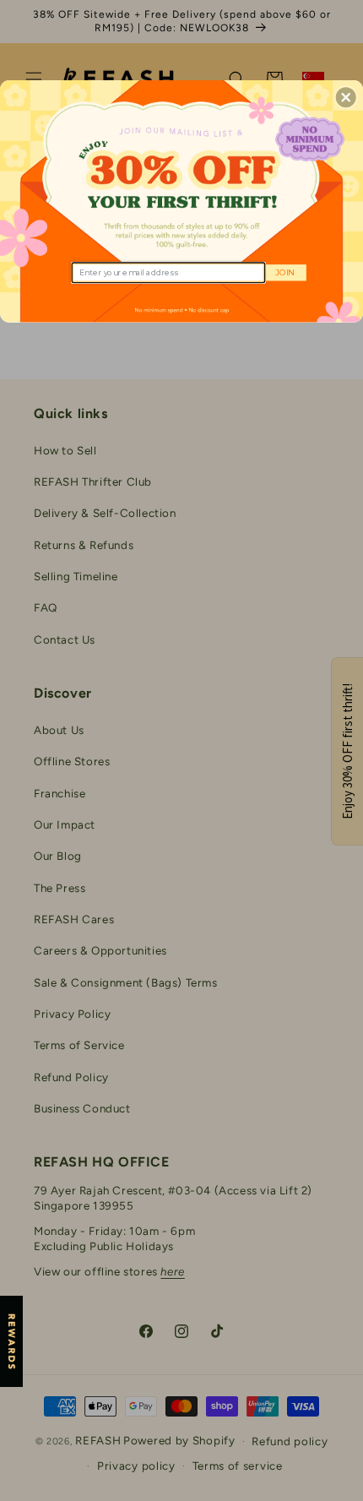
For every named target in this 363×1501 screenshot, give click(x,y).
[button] (346, 97)
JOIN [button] (284, 271)
